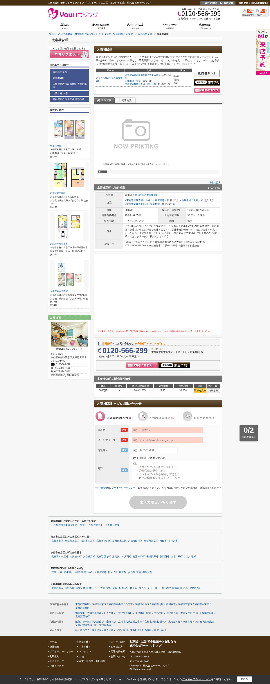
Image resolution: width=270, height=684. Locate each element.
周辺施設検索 (118, 651)
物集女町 (80, 613)
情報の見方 (215, 182)
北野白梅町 (195, 588)
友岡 (111, 613)
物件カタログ (57, 666)
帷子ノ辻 (113, 572)
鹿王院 (122, 572)
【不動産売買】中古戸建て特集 (103, 525)
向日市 (163, 541)
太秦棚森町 (152, 195)
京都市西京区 (151, 541)
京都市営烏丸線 (83, 625)
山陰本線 (129, 81)
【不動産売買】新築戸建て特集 (68, 525)
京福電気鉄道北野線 (135, 84)
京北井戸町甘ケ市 (59, 244)
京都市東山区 (119, 541)
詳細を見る (200, 390)
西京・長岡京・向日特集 (92, 661)
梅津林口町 (139, 556)
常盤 (138, 572)
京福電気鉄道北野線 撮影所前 (68, 99)
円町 (156, 588)
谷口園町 (164, 556)
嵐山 (149, 588)
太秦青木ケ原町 (59, 556)
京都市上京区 (72, 541)
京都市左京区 (88, 541)
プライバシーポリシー (123, 487)
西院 (77, 572)
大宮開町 (159, 613)
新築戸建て (85, 641)
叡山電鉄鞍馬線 (102, 625)
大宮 (118, 630)
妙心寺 (131, 572)
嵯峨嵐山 (68, 572)
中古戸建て (85, 646)
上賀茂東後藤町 (124, 613)
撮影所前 (151, 84)
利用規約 (102, 487)
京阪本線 (187, 621)
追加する (213, 390)
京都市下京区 (185, 604)
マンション (85, 651)
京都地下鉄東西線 (204, 621)
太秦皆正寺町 (103, 556)
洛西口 (83, 630)
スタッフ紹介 (118, 641)
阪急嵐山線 (98, 621)
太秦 (138, 81)
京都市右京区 (109, 78)
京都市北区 (57, 541)
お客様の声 (117, 646)
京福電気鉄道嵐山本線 (136, 75)
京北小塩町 (190, 556)
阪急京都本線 (82, 621)
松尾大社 (124, 588)
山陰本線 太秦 (60, 93)
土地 (81, 656)
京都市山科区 (135, 541)
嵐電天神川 (87, 572)
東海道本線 (174, 621)
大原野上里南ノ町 (96, 613)
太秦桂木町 (55, 146)
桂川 (125, 630)
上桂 (162, 588)
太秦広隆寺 (154, 75)
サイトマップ (57, 661)
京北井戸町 (177, 556)
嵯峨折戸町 (152, 556)
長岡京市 (173, 541)
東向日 (133, 630)
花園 (53, 572)
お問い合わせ (118, 656)
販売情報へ (206, 73)
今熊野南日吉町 (143, 613)
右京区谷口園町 (58, 193)
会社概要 (54, 646)
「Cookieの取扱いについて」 (196, 679)
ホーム (53, 641)
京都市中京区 (103, 541)
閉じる (244, 679)
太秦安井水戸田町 (59, 291)
